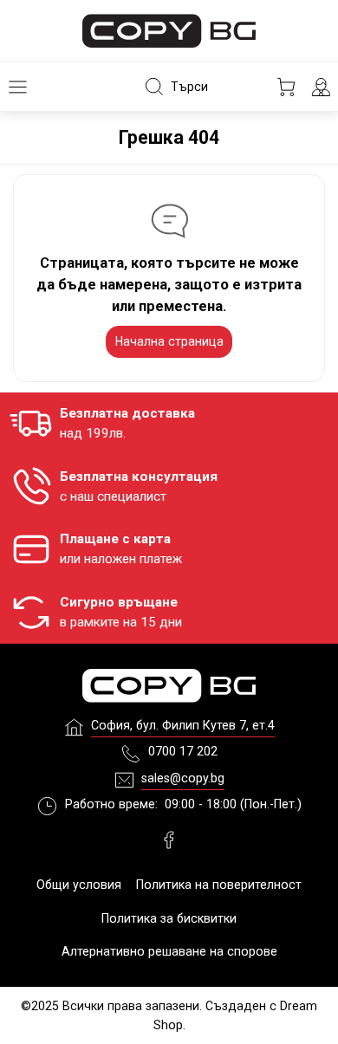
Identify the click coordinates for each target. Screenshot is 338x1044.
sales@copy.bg (182, 778)
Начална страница (169, 341)
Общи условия (78, 885)
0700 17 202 (183, 751)
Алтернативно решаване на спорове (169, 951)
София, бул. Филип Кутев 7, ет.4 (183, 725)
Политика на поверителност (219, 885)
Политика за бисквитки (169, 918)
